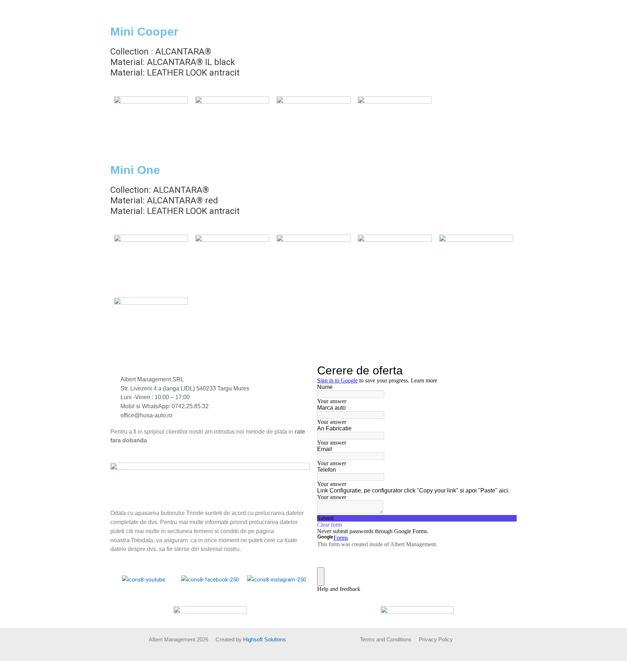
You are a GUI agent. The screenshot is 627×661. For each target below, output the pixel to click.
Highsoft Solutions (264, 639)
